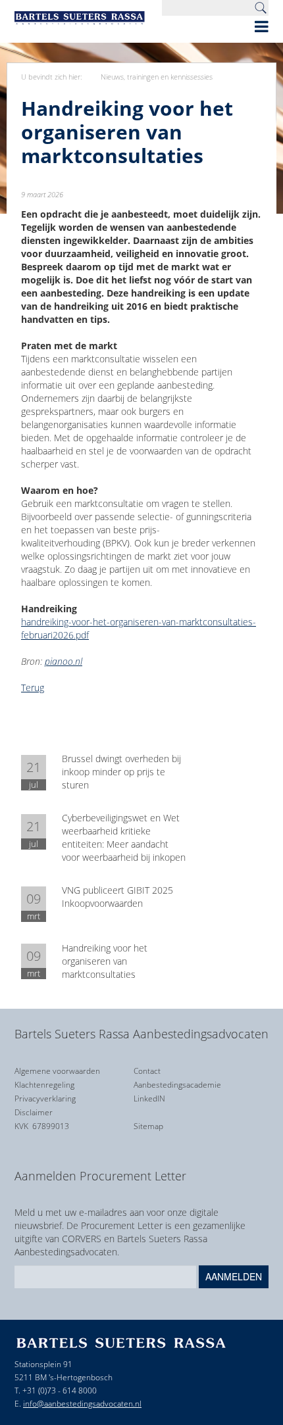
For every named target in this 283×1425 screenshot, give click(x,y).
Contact (147, 1070)
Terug (32, 687)
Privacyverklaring (45, 1098)
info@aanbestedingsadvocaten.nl (82, 1403)
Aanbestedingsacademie (177, 1084)
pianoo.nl (63, 661)
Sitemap (148, 1126)
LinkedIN (149, 1098)
